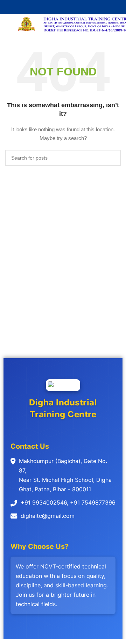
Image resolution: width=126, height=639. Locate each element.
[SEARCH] (113, 158)
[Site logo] (27, 24)
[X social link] (55, 7)
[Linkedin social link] (71, 7)
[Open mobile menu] (8, 24)
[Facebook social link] (47, 7)
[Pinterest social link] (63, 7)
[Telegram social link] (79, 7)
